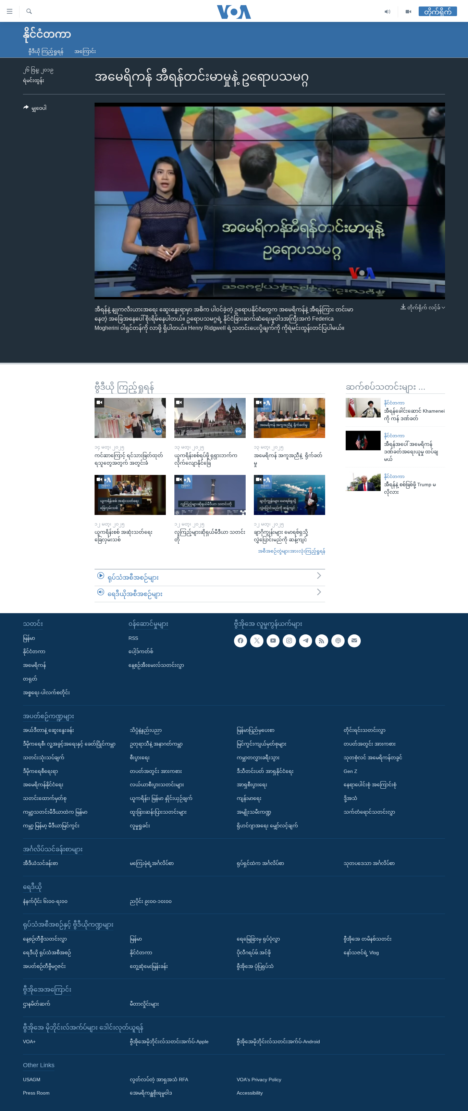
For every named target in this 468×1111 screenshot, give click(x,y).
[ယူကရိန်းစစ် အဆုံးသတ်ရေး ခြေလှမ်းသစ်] (130, 495)
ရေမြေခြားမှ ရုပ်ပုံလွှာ (258, 939)
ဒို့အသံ (350, 798)
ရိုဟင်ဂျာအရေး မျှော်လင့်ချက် (267, 825)
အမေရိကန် (34, 665)
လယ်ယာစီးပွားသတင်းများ (157, 784)
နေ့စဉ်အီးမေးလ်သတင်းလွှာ (156, 665)
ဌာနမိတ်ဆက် (36, 1004)
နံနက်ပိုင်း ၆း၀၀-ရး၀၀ (45, 901)
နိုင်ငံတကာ (394, 402)
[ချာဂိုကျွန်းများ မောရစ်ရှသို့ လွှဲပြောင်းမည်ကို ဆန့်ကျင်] (289, 495)
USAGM (31, 1079)
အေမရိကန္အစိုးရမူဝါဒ (151, 1093)
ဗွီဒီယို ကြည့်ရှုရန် (45, 51)
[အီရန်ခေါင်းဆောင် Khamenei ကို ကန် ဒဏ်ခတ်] (363, 407)
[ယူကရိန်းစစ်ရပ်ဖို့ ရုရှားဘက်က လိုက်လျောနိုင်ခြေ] (210, 418)
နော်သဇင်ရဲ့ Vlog (361, 952)
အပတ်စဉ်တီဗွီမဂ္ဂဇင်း (44, 966)
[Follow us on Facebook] (240, 640)
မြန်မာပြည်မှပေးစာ (255, 730)
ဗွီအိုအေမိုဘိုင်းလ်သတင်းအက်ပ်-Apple (169, 1041)
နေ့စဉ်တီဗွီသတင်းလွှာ (45, 939)
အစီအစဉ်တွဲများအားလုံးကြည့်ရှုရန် (291, 551)
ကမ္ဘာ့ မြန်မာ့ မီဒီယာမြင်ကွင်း (51, 825)
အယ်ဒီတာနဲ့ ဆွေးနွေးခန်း (48, 730)
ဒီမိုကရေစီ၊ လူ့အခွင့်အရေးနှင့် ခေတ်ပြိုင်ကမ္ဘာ (69, 744)
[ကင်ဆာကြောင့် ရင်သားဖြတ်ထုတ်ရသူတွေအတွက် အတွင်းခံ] (130, 418)
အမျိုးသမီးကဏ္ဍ (254, 812)
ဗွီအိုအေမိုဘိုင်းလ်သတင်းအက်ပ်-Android (278, 1041)
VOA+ (29, 1041)
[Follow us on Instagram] (289, 640)
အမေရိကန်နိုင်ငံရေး (43, 784)
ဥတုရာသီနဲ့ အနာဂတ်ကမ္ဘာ (156, 744)
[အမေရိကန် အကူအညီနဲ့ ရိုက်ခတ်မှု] (289, 418)
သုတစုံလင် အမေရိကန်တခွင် (373, 757)
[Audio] (387, 11)
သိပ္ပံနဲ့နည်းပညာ (146, 730)
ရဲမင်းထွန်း (33, 80)
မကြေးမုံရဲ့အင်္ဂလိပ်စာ (152, 863)
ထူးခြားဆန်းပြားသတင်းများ (158, 812)
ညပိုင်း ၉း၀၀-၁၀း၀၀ (151, 901)
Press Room (36, 1093)
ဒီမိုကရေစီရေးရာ (40, 771)
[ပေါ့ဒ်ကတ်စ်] (337, 640)
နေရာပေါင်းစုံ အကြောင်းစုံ (370, 784)
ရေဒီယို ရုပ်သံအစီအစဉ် (47, 952)
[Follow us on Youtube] (273, 640)
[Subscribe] (354, 640)
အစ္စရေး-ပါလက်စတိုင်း (46, 692)
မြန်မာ (29, 638)
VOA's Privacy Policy (259, 1079)
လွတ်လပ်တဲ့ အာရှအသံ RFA (159, 1079)
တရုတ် (30, 679)
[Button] (35, 109)
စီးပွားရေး (140, 757)
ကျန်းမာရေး (249, 798)
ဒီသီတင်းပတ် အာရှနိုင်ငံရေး (265, 771)
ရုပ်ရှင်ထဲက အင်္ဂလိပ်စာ (260, 863)
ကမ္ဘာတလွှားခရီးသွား (258, 757)
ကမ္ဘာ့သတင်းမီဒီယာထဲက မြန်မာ (55, 812)
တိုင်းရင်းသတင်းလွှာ (364, 730)
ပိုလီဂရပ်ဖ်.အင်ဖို (254, 952)
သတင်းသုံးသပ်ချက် (43, 757)
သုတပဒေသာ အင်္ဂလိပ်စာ (369, 863)
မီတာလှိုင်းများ (144, 1004)
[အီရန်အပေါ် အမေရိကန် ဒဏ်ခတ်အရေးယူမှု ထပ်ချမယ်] (363, 440)
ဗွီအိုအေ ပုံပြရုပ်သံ (255, 966)
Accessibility (250, 1093)
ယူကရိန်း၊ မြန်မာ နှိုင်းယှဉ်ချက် (161, 798)
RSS (133, 638)
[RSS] (321, 640)
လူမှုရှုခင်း (140, 825)
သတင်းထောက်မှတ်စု (44, 798)
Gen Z (350, 771)
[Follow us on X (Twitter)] (256, 640)
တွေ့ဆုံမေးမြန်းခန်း (149, 966)
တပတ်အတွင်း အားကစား (156, 771)
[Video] (408, 11)
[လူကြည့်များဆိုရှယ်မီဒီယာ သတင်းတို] (210, 495)
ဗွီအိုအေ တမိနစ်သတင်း (368, 939)
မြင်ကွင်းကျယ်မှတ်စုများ (261, 744)
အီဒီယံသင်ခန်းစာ (40, 863)
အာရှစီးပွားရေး (252, 784)
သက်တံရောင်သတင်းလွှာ (369, 812)
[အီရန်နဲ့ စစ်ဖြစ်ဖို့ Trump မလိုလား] (363, 481)
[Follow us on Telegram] (305, 640)
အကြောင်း (85, 51)
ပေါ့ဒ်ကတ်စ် (140, 651)
